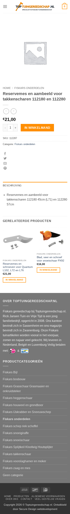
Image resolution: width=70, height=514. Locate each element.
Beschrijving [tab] (12, 185)
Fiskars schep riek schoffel (20, 426)
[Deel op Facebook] (5, 153)
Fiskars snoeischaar (16, 440)
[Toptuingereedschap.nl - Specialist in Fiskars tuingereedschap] (35, 6)
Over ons (12, 499)
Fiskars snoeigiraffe (16, 433)
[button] (5, 6)
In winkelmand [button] (14, 280)
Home (7, 88)
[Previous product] (13, 111)
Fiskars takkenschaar (17, 454)
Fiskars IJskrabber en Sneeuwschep (27, 412)
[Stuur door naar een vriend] (5, 163)
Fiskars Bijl (10, 372)
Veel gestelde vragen (50, 499)
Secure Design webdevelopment (38, 508)
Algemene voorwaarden (48, 496)
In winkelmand (37, 127)
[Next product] (6, 111)
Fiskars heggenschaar (17, 398)
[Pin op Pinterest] (5, 168)
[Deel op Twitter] (5, 158)
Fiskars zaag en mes (16, 468)
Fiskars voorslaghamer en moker (24, 461)
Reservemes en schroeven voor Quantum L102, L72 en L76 (18, 267)
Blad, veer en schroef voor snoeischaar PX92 (50, 259)
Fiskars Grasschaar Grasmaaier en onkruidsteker (26, 389)
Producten (21, 496)
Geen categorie (13, 475)
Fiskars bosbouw (14, 379)
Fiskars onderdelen (29, 88)
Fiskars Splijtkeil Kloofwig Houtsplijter (28, 447)
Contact (26, 499)
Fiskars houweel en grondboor (23, 405)
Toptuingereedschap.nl (38, 504)
